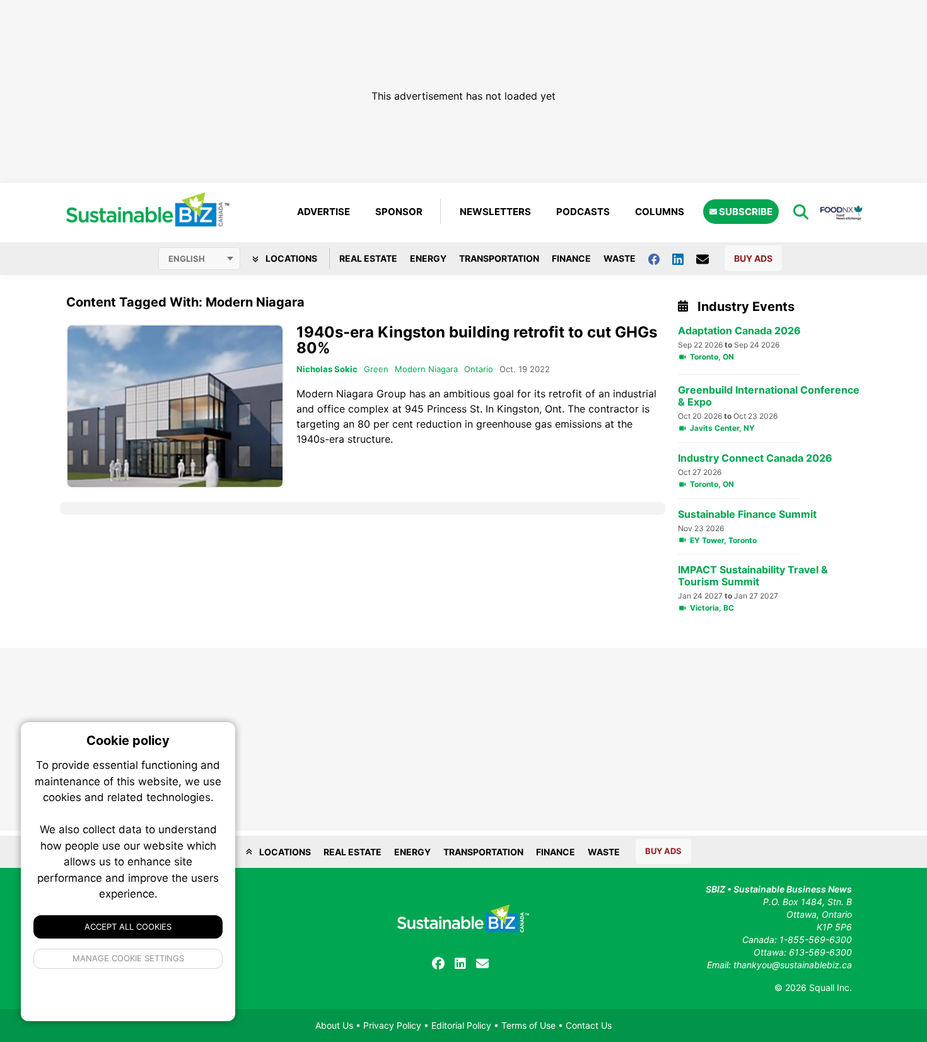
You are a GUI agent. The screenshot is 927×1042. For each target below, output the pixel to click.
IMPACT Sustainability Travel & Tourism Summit (753, 576)
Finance (571, 258)
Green (376, 369)
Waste (619, 258)
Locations (290, 258)
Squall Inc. (830, 987)
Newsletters (495, 212)
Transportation (499, 258)
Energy (428, 258)
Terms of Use (528, 1025)
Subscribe (744, 212)
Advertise (323, 212)
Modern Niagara (426, 369)
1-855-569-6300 (815, 939)
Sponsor (399, 212)
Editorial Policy (461, 1025)
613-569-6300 (820, 952)
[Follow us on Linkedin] (684, 258)
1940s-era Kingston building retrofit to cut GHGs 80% (476, 340)
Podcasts (583, 212)
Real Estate (368, 258)
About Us (334, 1025)
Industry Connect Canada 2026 (755, 458)
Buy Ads (753, 258)
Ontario (478, 369)
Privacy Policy (392, 1025)
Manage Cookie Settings (128, 958)
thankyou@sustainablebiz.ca (792, 964)
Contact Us (589, 1025)
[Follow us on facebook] (660, 258)
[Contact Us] (708, 258)
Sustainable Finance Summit (747, 514)
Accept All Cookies (128, 927)
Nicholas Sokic (327, 369)
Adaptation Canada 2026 (739, 331)
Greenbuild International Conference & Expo (769, 396)
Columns (659, 212)
